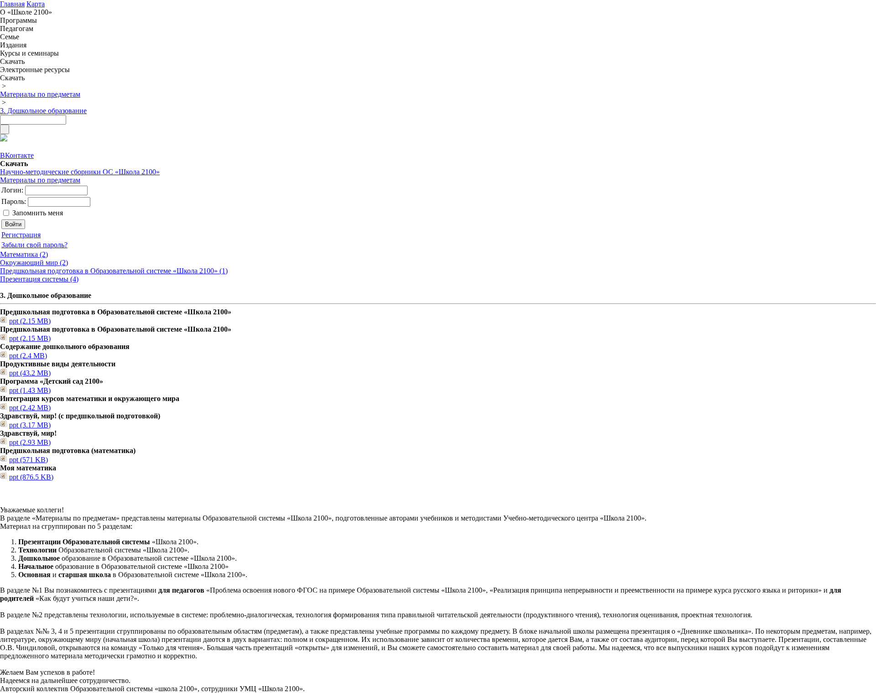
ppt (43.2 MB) (30, 373)
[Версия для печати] (3, 139)
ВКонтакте (17, 155)
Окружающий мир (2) (34, 262)
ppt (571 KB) (28, 460)
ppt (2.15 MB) (30, 321)
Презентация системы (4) (39, 279)
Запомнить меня (37, 213)
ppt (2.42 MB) (30, 408)
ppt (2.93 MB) (30, 442)
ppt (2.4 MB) (28, 356)
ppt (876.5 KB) (31, 477)
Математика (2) (24, 254)
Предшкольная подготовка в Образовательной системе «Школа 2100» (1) (114, 271)
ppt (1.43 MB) (30, 390)
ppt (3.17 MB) (30, 425)
